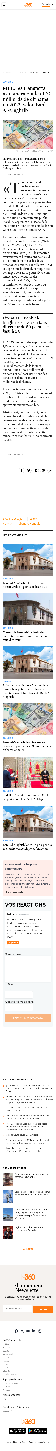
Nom (8, 989)
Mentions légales (9, 1411)
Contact (6, 1402)
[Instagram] (39, 1331)
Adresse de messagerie (19, 1001)
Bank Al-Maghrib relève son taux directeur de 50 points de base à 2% (26, 324)
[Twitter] (22, 1331)
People (5, 1368)
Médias (6, 1361)
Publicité (6, 1387)
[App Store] (17, 1430)
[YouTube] (28, 1331)
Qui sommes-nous (10, 1383)
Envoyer (43, 1309)
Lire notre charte (14, 892)
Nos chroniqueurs (10, 1374)
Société (46, 73)
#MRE (33, 519)
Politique (22, 73)
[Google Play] (37, 1430)
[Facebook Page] (16, 1331)
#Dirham (8, 523)
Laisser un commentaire (28, 1017)
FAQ (4, 1399)
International (8, 1354)
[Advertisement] (28, 39)
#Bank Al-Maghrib (14, 519)
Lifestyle (6, 1371)
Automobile (7, 1364)
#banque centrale (29, 523)
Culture (6, 1358)
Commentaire (13, 954)
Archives (6, 1390)
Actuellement (8, 73)
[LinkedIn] (34, 1331)
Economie (34, 73)
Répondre (13, 942)
